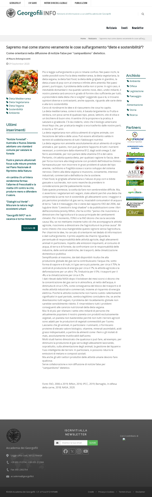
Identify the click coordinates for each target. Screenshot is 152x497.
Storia (132, 110)
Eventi (124, 28)
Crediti (91, 491)
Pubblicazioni (81, 3)
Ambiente (134, 81)
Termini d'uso (125, 491)
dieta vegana (16, 105)
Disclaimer (140, 491)
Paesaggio (135, 96)
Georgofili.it (15, 3)
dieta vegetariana (18, 102)
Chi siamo (32, 3)
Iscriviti (92, 442)
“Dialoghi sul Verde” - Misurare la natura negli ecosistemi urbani (19, 205)
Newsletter (138, 28)
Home (83, 38)
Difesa (133, 86)
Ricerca (133, 115)
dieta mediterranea (19, 98)
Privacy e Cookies (106, 491)
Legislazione (136, 91)
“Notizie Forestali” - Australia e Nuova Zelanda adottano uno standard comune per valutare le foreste (21, 146)
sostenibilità (15, 109)
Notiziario (111, 28)
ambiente (14, 112)
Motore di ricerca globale (55, 3)
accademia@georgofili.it (22, 476)
